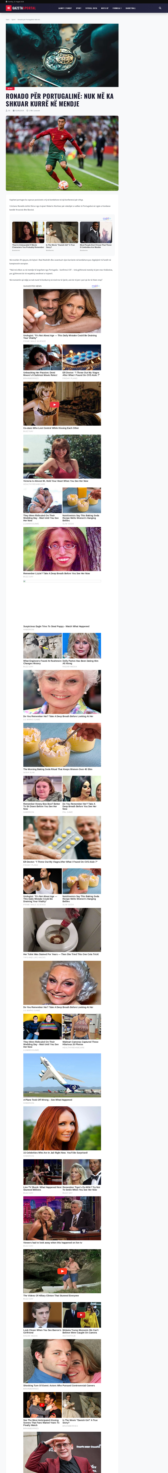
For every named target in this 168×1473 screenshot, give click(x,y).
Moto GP (105, 8)
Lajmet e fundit (65, 8)
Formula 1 (117, 8)
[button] (62, 55)
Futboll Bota (91, 8)
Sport (78, 8)
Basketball (131, 8)
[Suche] (160, 8)
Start (7, 20)
